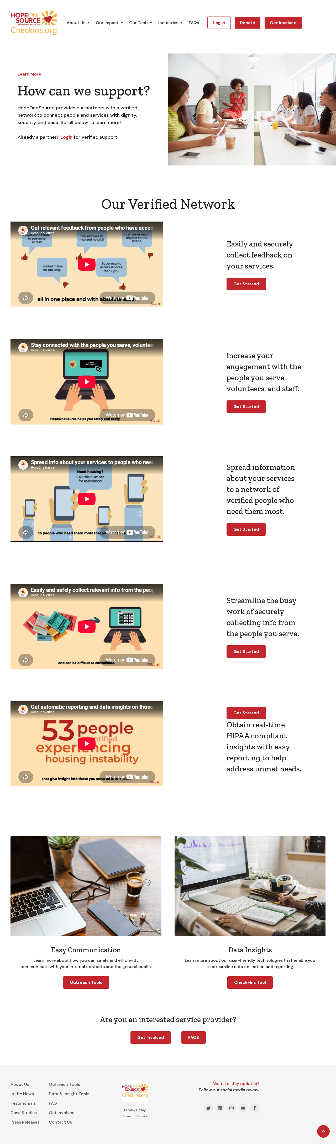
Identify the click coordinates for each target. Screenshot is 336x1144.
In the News (22, 1094)
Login (66, 137)
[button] (81, 23)
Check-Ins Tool (250, 982)
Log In (219, 22)
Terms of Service (135, 1116)
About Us (19, 1084)
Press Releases (24, 1122)
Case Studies (23, 1112)
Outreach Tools (86, 982)
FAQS (193, 1037)
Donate (247, 22)
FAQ (53, 1103)
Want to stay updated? (236, 1083)
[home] (33, 22)
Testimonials (23, 1103)
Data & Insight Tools (69, 1094)
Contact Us (60, 1122)
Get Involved (283, 22)
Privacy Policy (135, 1110)
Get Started (246, 284)
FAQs (194, 22)
